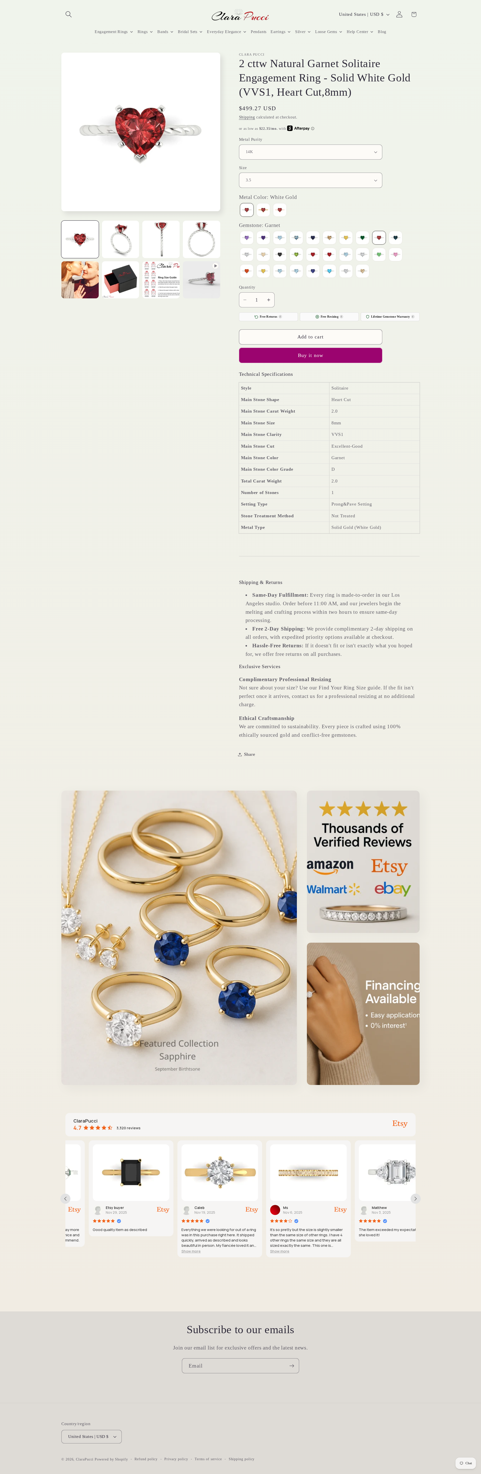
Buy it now (310, 355)
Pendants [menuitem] (259, 32)
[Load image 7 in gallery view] (161, 280)
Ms (262, 1207)
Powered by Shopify (111, 1459)
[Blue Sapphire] (313, 238)
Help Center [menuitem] (357, 32)
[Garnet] (379, 238)
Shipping (247, 117)
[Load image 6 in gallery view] (120, 280)
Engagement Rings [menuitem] (111, 32)
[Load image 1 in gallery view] (80, 239)
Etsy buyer (91, 1207)
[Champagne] (329, 238)
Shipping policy (242, 1459)
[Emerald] (362, 238)
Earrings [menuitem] (278, 32)
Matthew (356, 1207)
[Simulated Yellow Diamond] (263, 272)
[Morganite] (263, 255)
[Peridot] (296, 255)
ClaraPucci (84, 1459)
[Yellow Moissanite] (362, 272)
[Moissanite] (247, 255)
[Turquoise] (329, 272)
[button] (68, 14)
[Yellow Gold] (263, 210)
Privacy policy (176, 1459)
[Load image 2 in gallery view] (120, 239)
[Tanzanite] (313, 272)
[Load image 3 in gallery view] (161, 239)
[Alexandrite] (247, 238)
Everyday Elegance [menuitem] (224, 32)
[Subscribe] (292, 1366)
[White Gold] (247, 210)
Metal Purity (251, 139)
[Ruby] (329, 255)
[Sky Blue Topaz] (280, 272)
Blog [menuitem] (382, 32)
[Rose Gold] (280, 210)
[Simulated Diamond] (362, 255)
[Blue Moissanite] (296, 238)
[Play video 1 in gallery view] (201, 280)
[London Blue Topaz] (395, 238)
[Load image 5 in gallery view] (80, 280)
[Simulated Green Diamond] (379, 255)
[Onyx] (280, 255)
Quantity (247, 287)
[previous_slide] (65, 1199)
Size (243, 167)
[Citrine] (346, 238)
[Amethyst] (263, 238)
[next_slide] (416, 1199)
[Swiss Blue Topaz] (296, 272)
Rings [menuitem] (143, 32)
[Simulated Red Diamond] (247, 272)
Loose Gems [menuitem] (326, 32)
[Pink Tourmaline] (313, 255)
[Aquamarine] (280, 238)
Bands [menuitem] (162, 32)
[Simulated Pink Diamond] (395, 255)
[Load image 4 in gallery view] (201, 239)
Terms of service (208, 1459)
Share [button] (249, 754)
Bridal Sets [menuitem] (187, 32)
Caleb (176, 1207)
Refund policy (146, 1459)
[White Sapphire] (346, 272)
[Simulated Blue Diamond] (346, 255)
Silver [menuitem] (300, 32)
